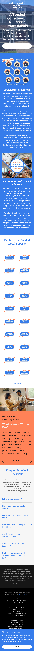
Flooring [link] (17, 618)
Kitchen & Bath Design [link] (17, 626)
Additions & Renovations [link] (17, 600)
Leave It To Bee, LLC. (23, 594)
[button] (4, 5)
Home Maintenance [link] (17, 622)
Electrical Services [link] (17, 616)
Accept (17, 646)
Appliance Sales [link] (17, 603)
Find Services (17, 460)
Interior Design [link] (17, 624)
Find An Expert (17, 46)
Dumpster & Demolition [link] (17, 613)
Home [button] (17, 598)
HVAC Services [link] (17, 611)
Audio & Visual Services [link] (17, 605)
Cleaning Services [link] (17, 609)
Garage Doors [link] (17, 620)
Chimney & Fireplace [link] (17, 607)
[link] (17, 7)
